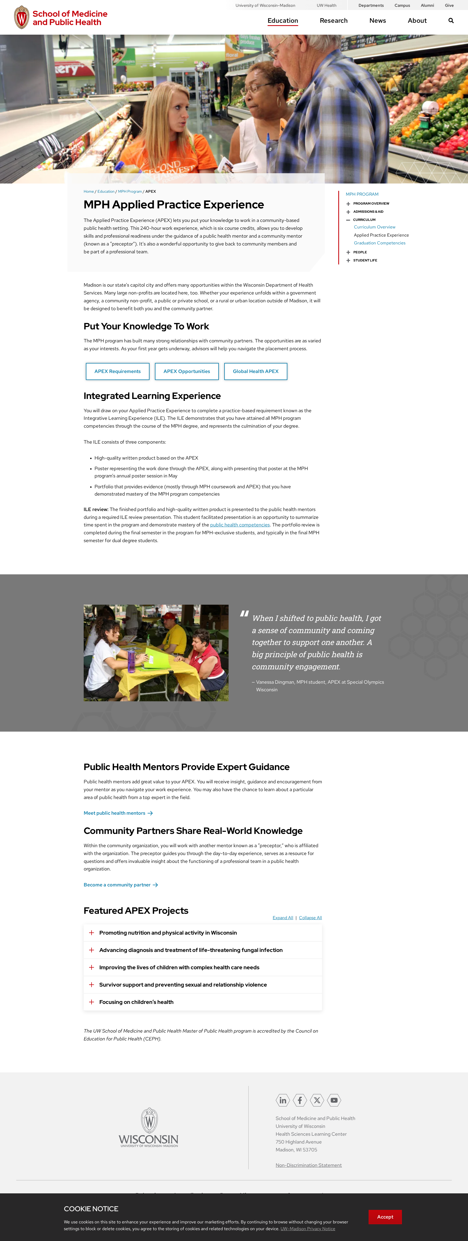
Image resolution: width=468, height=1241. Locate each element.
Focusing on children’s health (136, 1002)
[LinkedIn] (283, 1100)
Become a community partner (117, 885)
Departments (371, 5)
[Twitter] (317, 1100)
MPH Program (130, 191)
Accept (385, 1217)
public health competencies (240, 525)
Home (89, 191)
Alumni (427, 5)
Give (449, 5)
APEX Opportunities (187, 371)
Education (283, 20)
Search (451, 20)
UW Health (326, 5)
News (377, 20)
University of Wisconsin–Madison (265, 5)
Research (334, 20)
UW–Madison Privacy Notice (308, 1229)
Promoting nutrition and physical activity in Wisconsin (168, 932)
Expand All (283, 918)
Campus (402, 5)
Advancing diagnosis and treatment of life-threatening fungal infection (191, 950)
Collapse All (310, 918)
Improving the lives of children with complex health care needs (179, 967)
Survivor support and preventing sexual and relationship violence (183, 984)
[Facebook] (300, 1100)
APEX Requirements (118, 371)
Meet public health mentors (114, 813)
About (417, 20)
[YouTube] (334, 1100)
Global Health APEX (256, 371)
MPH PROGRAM (362, 194)
